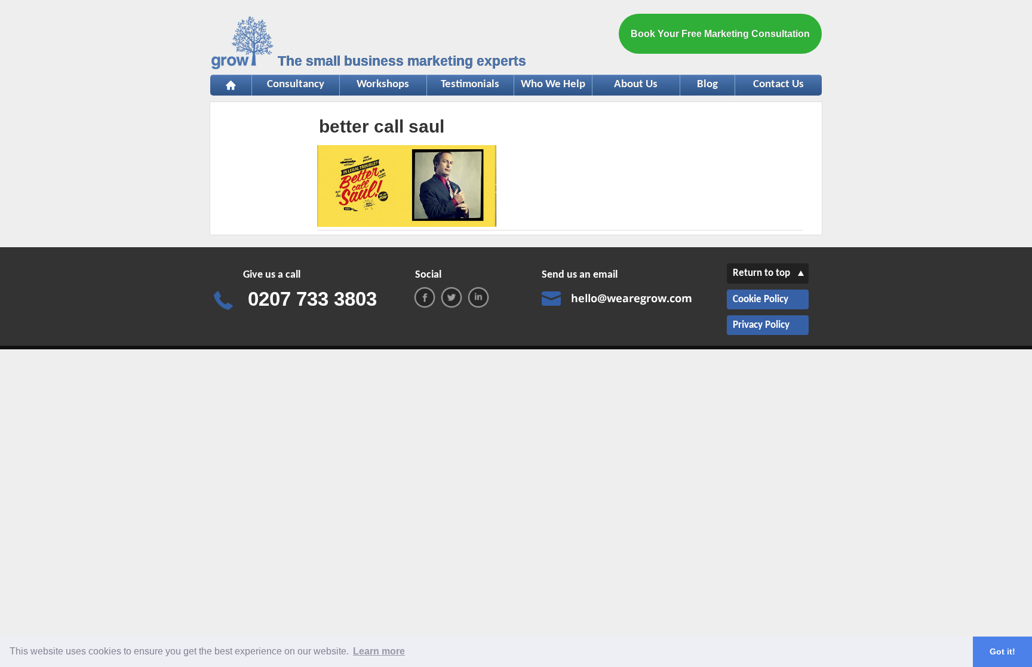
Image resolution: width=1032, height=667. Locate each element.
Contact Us (778, 84)
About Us (636, 84)
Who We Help (549, 84)
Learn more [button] (379, 651)
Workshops (375, 84)
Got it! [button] (1002, 651)
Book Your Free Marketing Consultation (720, 34)
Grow (243, 45)
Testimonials (463, 84)
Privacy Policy (761, 325)
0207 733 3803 (312, 299)
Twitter (451, 297)
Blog (707, 84)
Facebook (424, 297)
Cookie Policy (760, 299)
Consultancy (288, 84)
